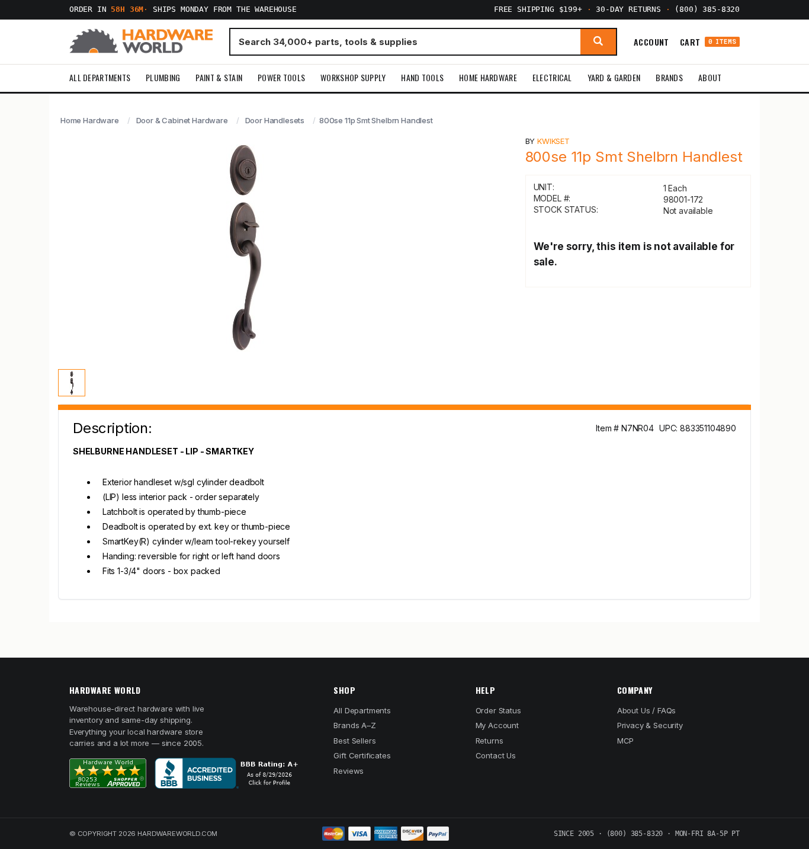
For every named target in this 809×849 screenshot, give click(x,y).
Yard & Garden (614, 77)
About (709, 77)
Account (651, 41)
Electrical (552, 77)
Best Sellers (354, 740)
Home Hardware (488, 77)
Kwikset (553, 141)
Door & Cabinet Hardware (182, 120)
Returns (489, 740)
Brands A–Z (354, 725)
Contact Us (496, 755)
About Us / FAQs (646, 710)
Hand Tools (422, 77)
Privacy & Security (650, 725)
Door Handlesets (274, 120)
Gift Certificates (361, 755)
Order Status (498, 710)
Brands (669, 77)
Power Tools (281, 77)
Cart (708, 42)
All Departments (99, 77)
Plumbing (163, 77)
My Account (497, 725)
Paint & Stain (218, 77)
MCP (625, 740)
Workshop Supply (353, 77)
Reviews (348, 771)
